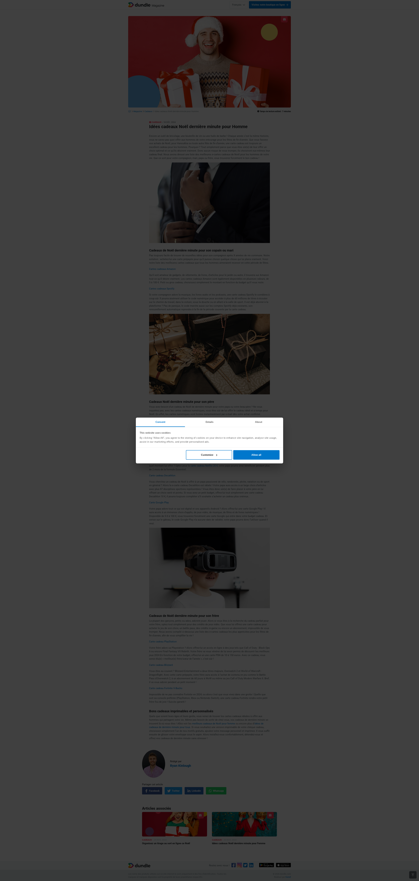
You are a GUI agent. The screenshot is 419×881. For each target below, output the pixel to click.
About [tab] (258, 422)
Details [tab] (210, 422)
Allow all (256, 454)
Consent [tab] (160, 422)
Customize (207, 454)
